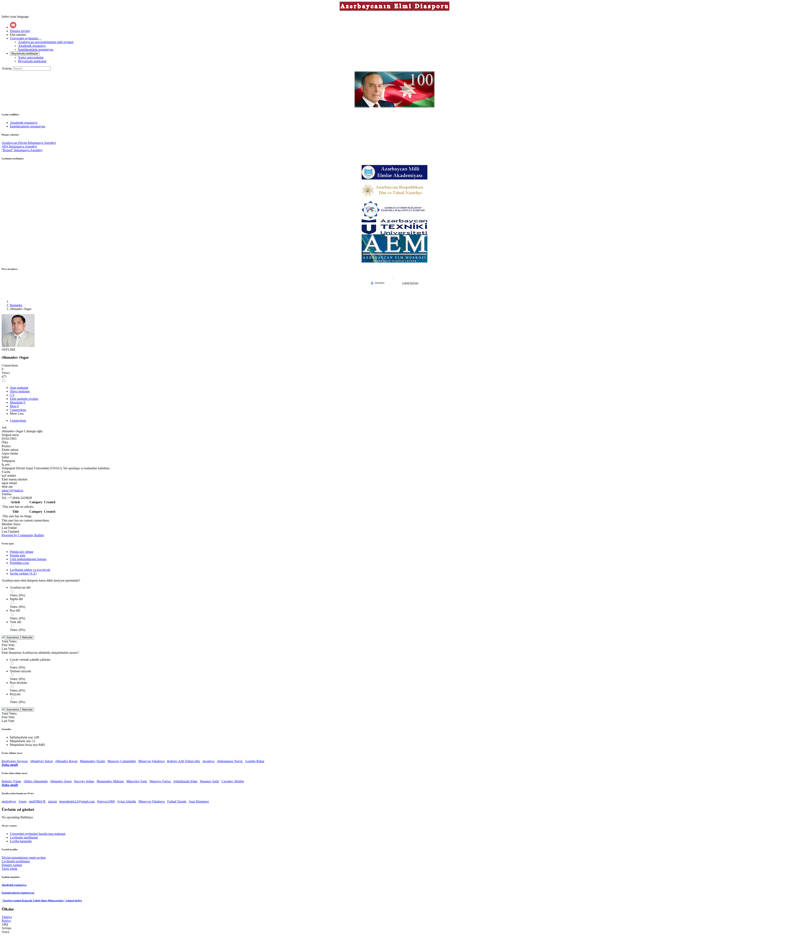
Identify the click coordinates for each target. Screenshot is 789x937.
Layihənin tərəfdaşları (16, 861)
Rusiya (6, 920)
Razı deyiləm (18, 682)
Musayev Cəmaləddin (121, 761)
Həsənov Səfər (209, 781)
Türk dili (15, 622)
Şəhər (5, 457)
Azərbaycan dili (20, 587)
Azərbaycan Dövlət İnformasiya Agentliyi (29, 143)
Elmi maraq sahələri (14, 479)
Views (6, 373)
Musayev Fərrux (160, 781)
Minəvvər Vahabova (151, 761)
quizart (52, 801)
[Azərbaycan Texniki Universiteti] (394, 226)
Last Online (9, 528)
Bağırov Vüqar (11, 781)
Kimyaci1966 (106, 801)
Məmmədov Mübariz (110, 781)
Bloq (14, 406)
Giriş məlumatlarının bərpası (28, 559)
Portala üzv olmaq (21, 551)
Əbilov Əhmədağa (36, 781)
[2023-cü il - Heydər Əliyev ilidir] (394, 89)
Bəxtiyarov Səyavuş (15, 761)
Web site (7, 486)
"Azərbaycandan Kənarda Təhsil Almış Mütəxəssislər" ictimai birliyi (42, 900)
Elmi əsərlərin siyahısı (24, 398)
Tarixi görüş (9, 868)
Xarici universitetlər (31, 57)
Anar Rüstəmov (199, 801)
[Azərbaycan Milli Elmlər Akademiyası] (394, 172)
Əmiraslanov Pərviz (230, 761)
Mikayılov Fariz (136, 781)
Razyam (15, 694)
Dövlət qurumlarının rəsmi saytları (24, 857)
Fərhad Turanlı (176, 801)
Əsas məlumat (19, 387)
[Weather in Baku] (394, 279)
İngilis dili (16, 599)
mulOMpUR (37, 801)
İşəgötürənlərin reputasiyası (35, 49)
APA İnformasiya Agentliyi (19, 146)
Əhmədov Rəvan (66, 761)
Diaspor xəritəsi (12, 865)
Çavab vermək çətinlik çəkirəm (30, 659)
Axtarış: (7, 68)
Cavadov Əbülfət (232, 781)
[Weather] (377, 282)
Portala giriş (17, 555)
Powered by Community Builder (23, 535)
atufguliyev (9, 801)
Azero (22, 801)
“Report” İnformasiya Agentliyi (22, 150)
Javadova (208, 761)
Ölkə (5, 442)
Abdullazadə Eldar (185, 781)
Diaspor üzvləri (20, 31)
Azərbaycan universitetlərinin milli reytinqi (45, 42)
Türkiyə (7, 917)
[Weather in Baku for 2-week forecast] (410, 283)
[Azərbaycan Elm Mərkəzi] (394, 248)
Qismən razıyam (20, 671)
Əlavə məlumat (20, 391)
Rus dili (15, 610)
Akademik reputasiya (32, 45)
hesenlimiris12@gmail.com (77, 801)
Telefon (7, 494)
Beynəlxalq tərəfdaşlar (25, 53)
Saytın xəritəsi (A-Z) (23, 573)
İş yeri (6, 464)
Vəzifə (6, 472)
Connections (10, 365)
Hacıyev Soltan (84, 781)
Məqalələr (17, 402)
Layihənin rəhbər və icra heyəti (30, 569)
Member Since (11, 524)
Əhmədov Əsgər (61, 781)
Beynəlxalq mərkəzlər (32, 61)
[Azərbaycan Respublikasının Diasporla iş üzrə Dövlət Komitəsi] (394, 210)
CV (12, 395)
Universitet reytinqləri (24, 38)
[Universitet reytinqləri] (39, 39)
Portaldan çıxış (19, 563)
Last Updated (10, 531)
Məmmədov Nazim (92, 761)
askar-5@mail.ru (12, 490)
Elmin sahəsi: (10, 449)
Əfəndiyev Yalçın (41, 761)
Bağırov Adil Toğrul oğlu (183, 761)
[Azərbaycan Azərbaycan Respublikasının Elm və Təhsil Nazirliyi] (394, 190)
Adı (4, 427)
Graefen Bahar (254, 761)
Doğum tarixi (10, 435)
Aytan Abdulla (126, 801)
